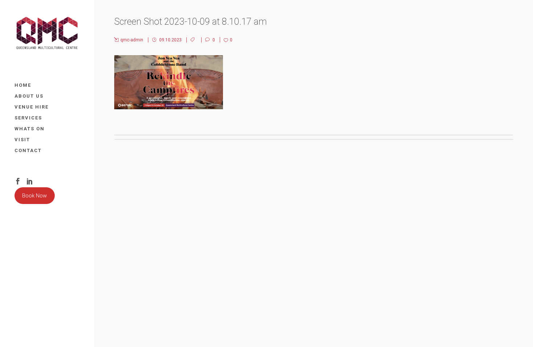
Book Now (34, 195)
